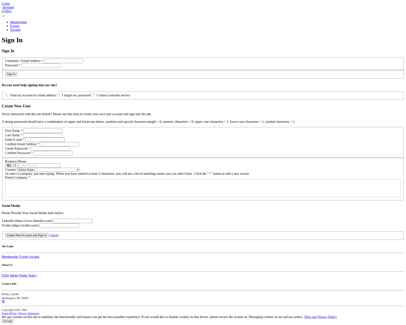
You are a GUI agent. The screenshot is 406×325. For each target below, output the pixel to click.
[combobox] (12, 166)
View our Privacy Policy (320, 317)
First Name (12, 130)
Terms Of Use (9, 313)
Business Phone (15, 161)
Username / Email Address (23, 61)
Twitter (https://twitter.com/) (21, 225)
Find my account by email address (33, 95)
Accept (7, 321)
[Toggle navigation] (3, 16)
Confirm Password (17, 153)
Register (8, 7)
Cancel (53, 235)
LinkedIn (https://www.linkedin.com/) (27, 221)
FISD (5, 275)
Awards (15, 29)
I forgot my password (76, 95)
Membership (18, 22)
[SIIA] (7, 11)
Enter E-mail (13, 139)
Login (6, 3)
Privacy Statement (29, 313)
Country (10, 169)
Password (11, 65)
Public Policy (28, 275)
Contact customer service (113, 95)
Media (14, 275)
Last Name (12, 135)
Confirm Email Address (21, 144)
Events (14, 26)
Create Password (16, 148)
